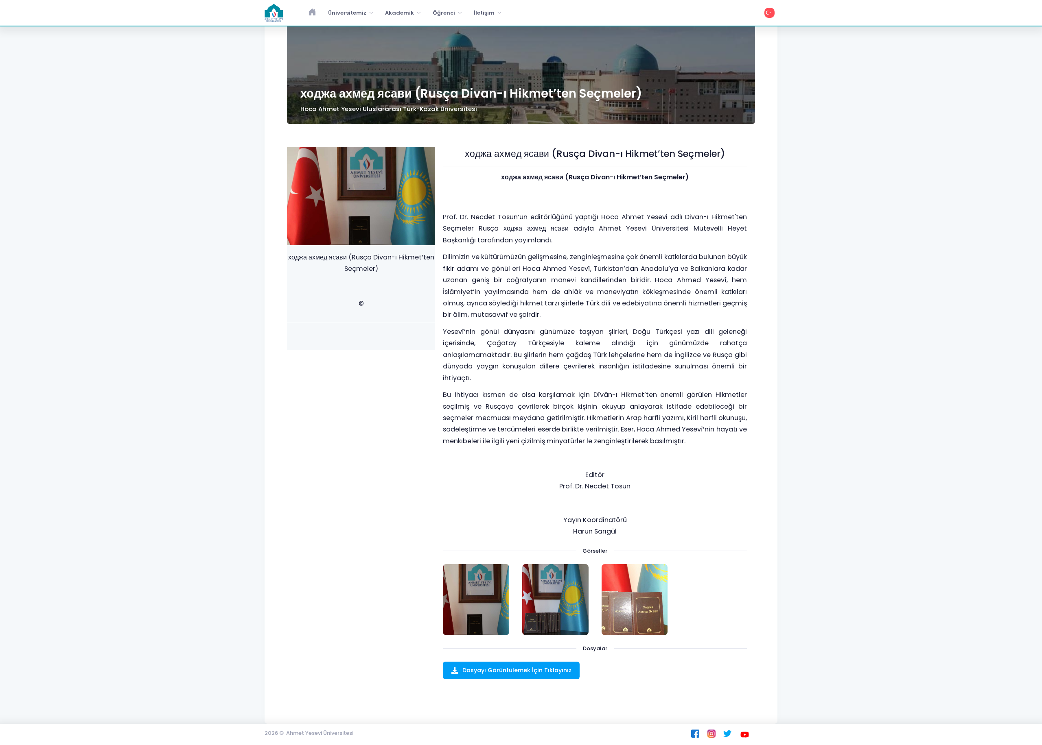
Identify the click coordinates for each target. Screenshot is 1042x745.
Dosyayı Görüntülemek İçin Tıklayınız (516, 670)
